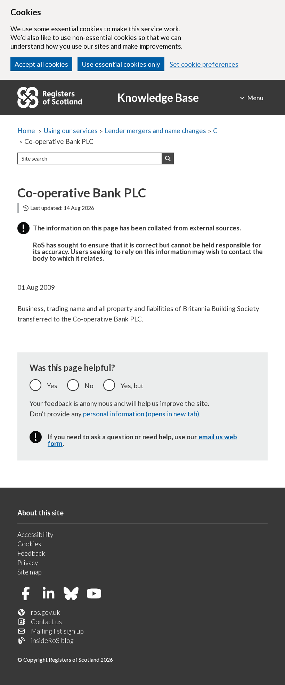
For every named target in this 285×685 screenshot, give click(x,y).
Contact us (46, 622)
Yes (52, 386)
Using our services (70, 130)
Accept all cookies (41, 64)
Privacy (27, 562)
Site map (29, 572)
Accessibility (35, 534)
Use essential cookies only (121, 64)
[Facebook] (28, 594)
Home (26, 130)
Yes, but (132, 386)
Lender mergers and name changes (155, 130)
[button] (168, 158)
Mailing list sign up (57, 631)
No (88, 386)
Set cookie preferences (204, 64)
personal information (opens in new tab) (141, 414)
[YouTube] (97, 594)
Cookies (29, 544)
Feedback (31, 553)
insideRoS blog (52, 640)
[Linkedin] (51, 594)
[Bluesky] (74, 594)
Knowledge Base (158, 97)
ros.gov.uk (45, 612)
